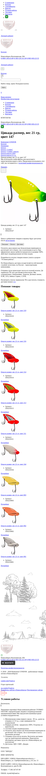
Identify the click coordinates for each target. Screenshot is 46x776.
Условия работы (11, 10)
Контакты (8, 14)
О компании (9, 3)
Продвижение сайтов (35, 690)
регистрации (10, 240)
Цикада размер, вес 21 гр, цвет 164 (13, 464)
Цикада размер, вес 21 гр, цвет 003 (13, 495)
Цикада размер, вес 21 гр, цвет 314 (13, 372)
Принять (4, 167)
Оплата (12, 244)
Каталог (8, 4)
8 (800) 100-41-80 (7, 58)
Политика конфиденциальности (12, 668)
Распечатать (5, 703)
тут (14, 282)
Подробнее (5, 320)
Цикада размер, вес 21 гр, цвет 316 (13, 341)
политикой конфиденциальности (31, 163)
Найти (4, 87)
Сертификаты (10, 6)
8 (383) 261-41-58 (20, 58)
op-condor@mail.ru (7, 688)
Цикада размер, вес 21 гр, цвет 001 (13, 556)
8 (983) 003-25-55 (33, 58)
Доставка (8, 12)
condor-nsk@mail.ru (8, 681)
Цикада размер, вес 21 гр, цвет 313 (13, 403)
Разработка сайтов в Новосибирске (14, 690)
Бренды (8, 8)
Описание (5, 244)
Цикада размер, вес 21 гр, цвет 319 (13, 310)
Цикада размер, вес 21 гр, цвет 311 (13, 433)
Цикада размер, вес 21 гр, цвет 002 (13, 526)
